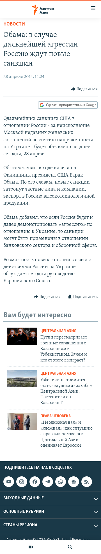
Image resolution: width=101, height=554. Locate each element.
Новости (14, 24)
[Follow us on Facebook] (34, 481)
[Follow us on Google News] (73, 481)
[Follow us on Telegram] (47, 481)
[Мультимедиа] (30, 547)
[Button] (84, 89)
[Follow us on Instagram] (21, 481)
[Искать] (70, 547)
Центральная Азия (58, 331)
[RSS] (86, 481)
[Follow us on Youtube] (8, 481)
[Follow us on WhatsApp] (60, 481)
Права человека (55, 416)
